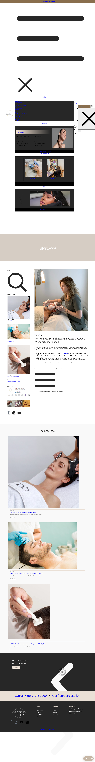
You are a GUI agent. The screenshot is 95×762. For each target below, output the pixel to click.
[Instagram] (14, 413)
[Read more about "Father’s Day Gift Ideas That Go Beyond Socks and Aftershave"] (19, 338)
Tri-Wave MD (17, 381)
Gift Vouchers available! (47, 1)
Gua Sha (13, 381)
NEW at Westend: (11, 320)
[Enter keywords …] (79, 131)
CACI (8, 381)
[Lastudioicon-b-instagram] (16, 722)
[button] (91, 118)
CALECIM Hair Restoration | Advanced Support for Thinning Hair (28, 644)
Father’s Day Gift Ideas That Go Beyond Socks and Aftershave (26, 573)
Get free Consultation (66, 696)
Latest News (37, 334)
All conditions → (22, 132)
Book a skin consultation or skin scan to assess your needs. (58, 352)
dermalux (10, 381)
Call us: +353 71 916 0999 (31, 696)
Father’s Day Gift (11, 341)
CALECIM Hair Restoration (13, 376)
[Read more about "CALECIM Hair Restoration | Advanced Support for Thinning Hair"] (19, 374)
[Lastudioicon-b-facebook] (8, 413)
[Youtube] (19, 413)
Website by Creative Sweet (47, 729)
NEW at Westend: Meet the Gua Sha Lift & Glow (23, 512)
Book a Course (55, 179)
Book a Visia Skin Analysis (44, 151)
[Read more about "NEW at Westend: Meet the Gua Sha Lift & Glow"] (19, 318)
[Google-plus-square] (27, 722)
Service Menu (33, 179)
